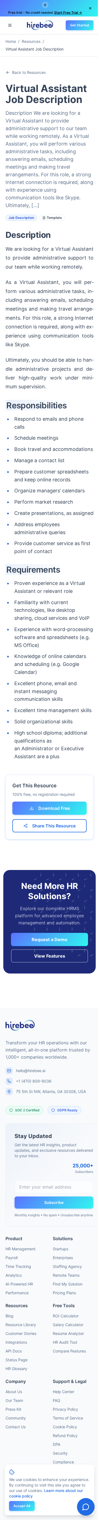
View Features (49, 956)
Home (11, 41)
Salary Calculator (68, 1324)
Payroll (12, 1257)
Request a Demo (49, 939)
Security (60, 1453)
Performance (17, 1292)
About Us (14, 1391)
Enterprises (63, 1257)
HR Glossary (16, 1368)
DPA (56, 1444)
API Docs (14, 1351)
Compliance (63, 1462)
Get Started (79, 25)
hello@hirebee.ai (30, 1070)
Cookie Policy (65, 1426)
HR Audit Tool (65, 1342)
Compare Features (69, 1351)
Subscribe (54, 1202)
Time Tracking (18, 1266)
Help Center (63, 1391)
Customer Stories (21, 1333)
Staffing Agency (67, 1266)
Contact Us (16, 1426)
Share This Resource (54, 826)
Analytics (14, 1275)
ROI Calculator (66, 1315)
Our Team (14, 1400)
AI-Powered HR (19, 1284)
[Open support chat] (86, 1507)
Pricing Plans (64, 1292)
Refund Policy (65, 1435)
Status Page (17, 1359)
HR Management (20, 1248)
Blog (9, 1315)
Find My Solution (67, 1284)
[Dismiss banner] (90, 8)
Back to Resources (29, 72)
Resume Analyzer (68, 1333)
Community (16, 1418)
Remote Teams (66, 1275)
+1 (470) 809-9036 (33, 1081)
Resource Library (21, 1324)
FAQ (56, 1400)
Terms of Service (68, 1418)
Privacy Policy (65, 1409)
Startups (60, 1248)
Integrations (16, 1342)
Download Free (54, 808)
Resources (31, 41)
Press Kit (13, 1409)
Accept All (21, 1506)
